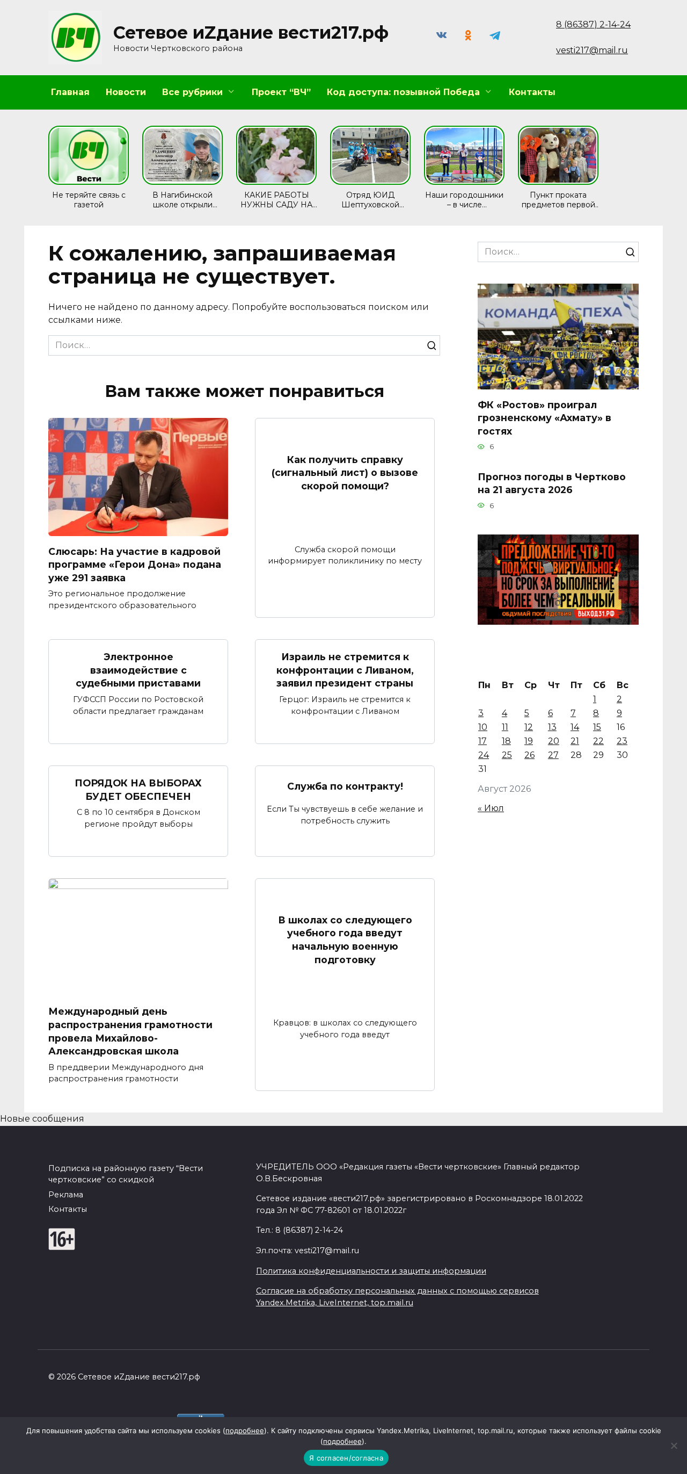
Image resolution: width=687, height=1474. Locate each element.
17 (482, 741)
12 (528, 727)
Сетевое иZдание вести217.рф (251, 32)
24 (483, 755)
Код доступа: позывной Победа (403, 92)
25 (507, 755)
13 (552, 727)
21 (575, 741)
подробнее (244, 1430)
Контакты (532, 92)
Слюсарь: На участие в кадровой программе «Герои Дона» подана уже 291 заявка (134, 564)
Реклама (65, 1195)
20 (553, 741)
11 (505, 727)
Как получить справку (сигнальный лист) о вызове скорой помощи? (345, 473)
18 (506, 741)
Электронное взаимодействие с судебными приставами (138, 670)
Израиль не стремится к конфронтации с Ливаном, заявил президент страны (345, 670)
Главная (70, 92)
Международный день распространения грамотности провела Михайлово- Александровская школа (130, 1031)
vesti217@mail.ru (592, 50)
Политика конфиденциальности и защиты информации (371, 1271)
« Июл (491, 808)
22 (598, 741)
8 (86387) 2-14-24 (593, 24)
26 (529, 755)
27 (553, 755)
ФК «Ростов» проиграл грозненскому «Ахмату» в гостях (544, 417)
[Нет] (673, 1445)
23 (622, 741)
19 (528, 741)
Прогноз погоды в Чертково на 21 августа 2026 (552, 483)
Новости (126, 92)
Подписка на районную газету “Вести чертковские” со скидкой (125, 1174)
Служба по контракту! (345, 786)
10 (482, 727)
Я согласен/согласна (346, 1458)
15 (597, 727)
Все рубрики (192, 92)
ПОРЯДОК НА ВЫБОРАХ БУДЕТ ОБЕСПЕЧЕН (138, 789)
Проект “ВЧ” (281, 92)
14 (575, 727)
